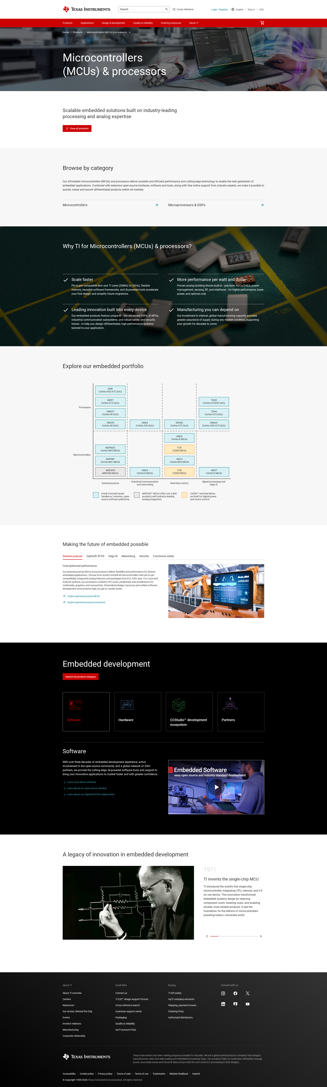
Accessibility (69, 1073)
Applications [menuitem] (87, 23)
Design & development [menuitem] (113, 23)
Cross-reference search (127, 1005)
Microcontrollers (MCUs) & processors (107, 32)
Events (66, 1017)
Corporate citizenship (74, 1035)
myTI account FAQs (125, 1029)
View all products (79, 128)
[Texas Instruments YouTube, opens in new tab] (248, 1005)
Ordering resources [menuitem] (171, 23)
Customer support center (128, 1011)
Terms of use (141, 1073)
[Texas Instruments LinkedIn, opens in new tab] (223, 1005)
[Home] (86, 9)
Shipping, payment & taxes (182, 1005)
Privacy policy (105, 1073)
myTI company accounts (181, 999)
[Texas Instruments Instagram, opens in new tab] (223, 994)
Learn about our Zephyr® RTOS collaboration (91, 794)
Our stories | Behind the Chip (77, 1011)
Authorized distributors (180, 1017)
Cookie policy (87, 1073)
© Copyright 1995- (75, 1080)
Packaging (121, 1017)
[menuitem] (262, 23)
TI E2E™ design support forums (131, 999)
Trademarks (159, 1073)
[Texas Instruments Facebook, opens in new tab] (235, 994)
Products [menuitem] (67, 23)
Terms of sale (124, 1073)
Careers (67, 999)
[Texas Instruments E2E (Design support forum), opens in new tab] (235, 1005)
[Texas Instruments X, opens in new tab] (248, 994)
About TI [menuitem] (193, 23)
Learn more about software (81, 782)
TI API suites (174, 993)
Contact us (121, 993)
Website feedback (178, 1073)
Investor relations (72, 1023)
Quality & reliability (125, 1023)
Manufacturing (71, 1029)
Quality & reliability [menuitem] (143, 23)
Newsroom (68, 1005)
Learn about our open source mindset (87, 788)
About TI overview (72, 993)
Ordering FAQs (176, 1011)
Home (66, 32)
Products (78, 32)
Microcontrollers (75, 205)
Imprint (196, 1073)
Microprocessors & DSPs (186, 205)
